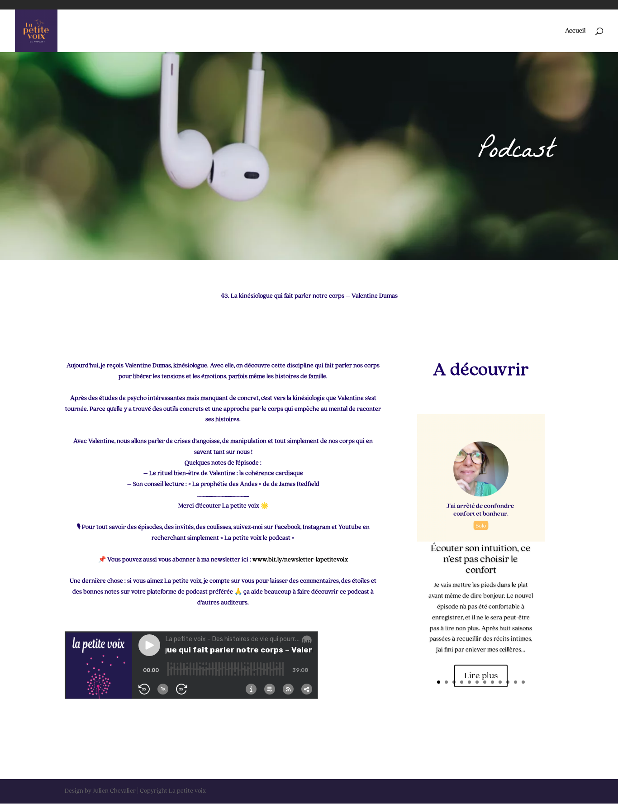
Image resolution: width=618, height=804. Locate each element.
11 (515, 682)
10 (507, 682)
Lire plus (481, 675)
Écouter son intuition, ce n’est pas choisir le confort (481, 559)
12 (523, 682)
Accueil (575, 31)
